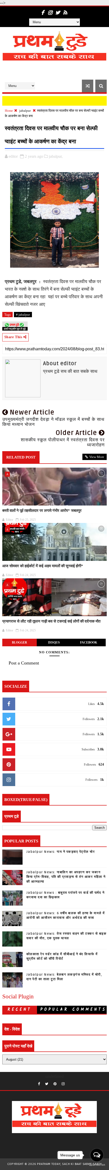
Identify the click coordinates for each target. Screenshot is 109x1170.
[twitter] (57, 10)
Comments (89, 1009)
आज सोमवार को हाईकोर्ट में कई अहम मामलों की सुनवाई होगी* (42, 566)
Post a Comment (24, 663)
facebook (88, 642)
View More (96, 457)
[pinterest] (55, 1084)
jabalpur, (56, 156)
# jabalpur (23, 314)
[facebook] (42, 10)
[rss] (65, 10)
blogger (19, 642)
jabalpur (25, 110)
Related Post (20, 457)
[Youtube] (69, 1082)
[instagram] (49, 10)
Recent (19, 1009)
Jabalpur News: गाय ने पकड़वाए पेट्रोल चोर (60, 852)
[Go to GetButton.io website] (97, 1164)
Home (9, 110)
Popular (54, 1009)
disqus (54, 642)
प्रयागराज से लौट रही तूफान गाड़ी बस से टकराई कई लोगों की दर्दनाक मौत (51, 621)
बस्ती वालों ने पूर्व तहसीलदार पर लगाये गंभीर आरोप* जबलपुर (42, 511)
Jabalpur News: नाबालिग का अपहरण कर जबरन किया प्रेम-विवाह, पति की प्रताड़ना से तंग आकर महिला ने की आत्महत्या (66, 876)
